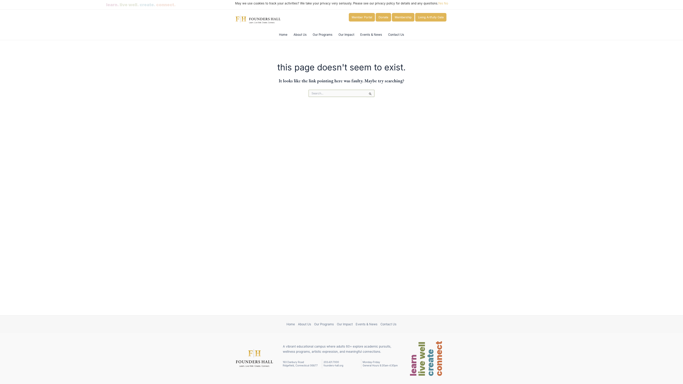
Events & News (371, 34)
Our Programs (322, 34)
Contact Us (396, 34)
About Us (300, 34)
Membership (403, 17)
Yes (440, 3)
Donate (383, 17)
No (446, 3)
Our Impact (346, 34)
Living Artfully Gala (431, 17)
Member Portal (362, 17)
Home (283, 34)
